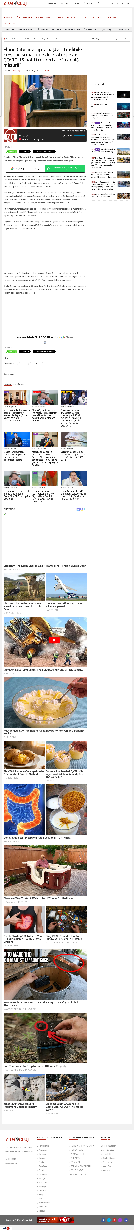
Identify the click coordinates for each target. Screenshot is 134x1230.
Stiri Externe (44, 1202)
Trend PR (106, 1154)
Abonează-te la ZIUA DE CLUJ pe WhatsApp (66, 168)
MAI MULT (8, 24)
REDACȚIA (75, 1158)
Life (40, 1198)
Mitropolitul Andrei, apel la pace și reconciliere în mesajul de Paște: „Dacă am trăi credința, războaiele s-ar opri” (17, 415)
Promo (42, 1211)
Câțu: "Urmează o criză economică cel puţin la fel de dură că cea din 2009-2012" (73, 455)
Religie (42, 1194)
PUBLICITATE (77, 1150)
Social (41, 1162)
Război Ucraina (73, 29)
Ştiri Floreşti (107, 29)
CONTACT (75, 1162)
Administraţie (43, 17)
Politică (59, 17)
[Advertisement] (45, 251)
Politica (42, 1154)
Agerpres (106, 1170)
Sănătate (111, 17)
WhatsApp (89, 3)
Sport (84, 17)
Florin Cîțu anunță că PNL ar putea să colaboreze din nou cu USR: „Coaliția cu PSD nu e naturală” (73, 495)
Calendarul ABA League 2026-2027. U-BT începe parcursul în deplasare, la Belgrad (103, 174)
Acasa (8, 39)
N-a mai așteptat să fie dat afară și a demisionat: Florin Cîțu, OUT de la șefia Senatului (17, 495)
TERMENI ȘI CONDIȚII (81, 1166)
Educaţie (42, 1186)
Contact (76, 3)
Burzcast (65, 1225)
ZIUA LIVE (43, 29)
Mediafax (106, 1166)
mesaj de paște (36, 364)
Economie (72, 17)
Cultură (42, 1190)
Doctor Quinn (108, 1158)
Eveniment (97, 17)
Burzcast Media (76, 1225)
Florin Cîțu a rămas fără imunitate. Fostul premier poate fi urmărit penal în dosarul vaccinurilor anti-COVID (44, 415)
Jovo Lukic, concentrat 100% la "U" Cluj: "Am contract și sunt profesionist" (103, 115)
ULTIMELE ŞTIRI (25, 17)
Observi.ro (107, 1162)
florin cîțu (24, 364)
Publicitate (64, 3)
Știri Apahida (123, 29)
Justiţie (42, 1178)
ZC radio (57, 29)
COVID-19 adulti (10, 364)
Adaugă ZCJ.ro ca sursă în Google (27, 168)
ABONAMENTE (78, 1154)
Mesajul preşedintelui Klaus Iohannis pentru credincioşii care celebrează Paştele (14, 455)
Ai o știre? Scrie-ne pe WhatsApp (20, 29)
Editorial (43, 1206)
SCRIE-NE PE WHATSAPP (82, 1146)
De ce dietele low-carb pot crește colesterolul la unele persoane (103, 196)
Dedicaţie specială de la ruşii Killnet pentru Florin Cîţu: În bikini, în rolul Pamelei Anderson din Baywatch (44, 496)
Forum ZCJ (43, 1182)
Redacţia (52, 3)
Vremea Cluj (90, 29)
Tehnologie (44, 1146)
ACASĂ (9, 17)
